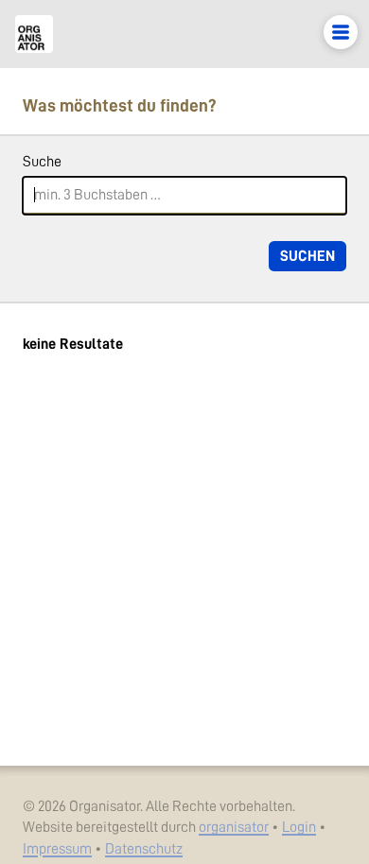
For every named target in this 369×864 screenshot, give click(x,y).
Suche (42, 161)
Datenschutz (144, 848)
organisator (234, 827)
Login (299, 827)
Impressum (57, 848)
